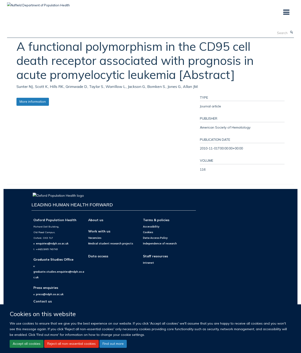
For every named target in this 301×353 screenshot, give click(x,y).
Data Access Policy (155, 237)
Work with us (99, 231)
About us (95, 220)
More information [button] (33, 101)
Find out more (113, 343)
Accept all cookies (26, 343)
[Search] (291, 32)
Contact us (42, 301)
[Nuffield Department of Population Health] (38, 3)
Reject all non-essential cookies (71, 343)
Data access (98, 256)
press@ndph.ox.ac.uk (49, 294)
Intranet (148, 262)
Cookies (148, 232)
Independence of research (160, 243)
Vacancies (94, 237)
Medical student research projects (110, 243)
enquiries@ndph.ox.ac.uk (52, 243)
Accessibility (151, 226)
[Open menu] (286, 12)
